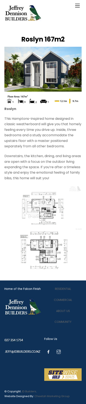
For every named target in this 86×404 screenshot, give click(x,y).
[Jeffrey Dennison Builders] (23, 19)
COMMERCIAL (63, 300)
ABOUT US (63, 311)
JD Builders (28, 391)
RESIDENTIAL (63, 289)
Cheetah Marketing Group (52, 396)
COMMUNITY (62, 322)
